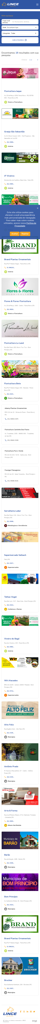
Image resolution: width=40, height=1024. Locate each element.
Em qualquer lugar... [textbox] (13, 27)
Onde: (4, 27)
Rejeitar (25, 234)
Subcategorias (18, 40)
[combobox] (21, 27)
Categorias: (6, 33)
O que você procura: (6, 22)
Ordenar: (24, 60)
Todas (13, 33)
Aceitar (14, 234)
